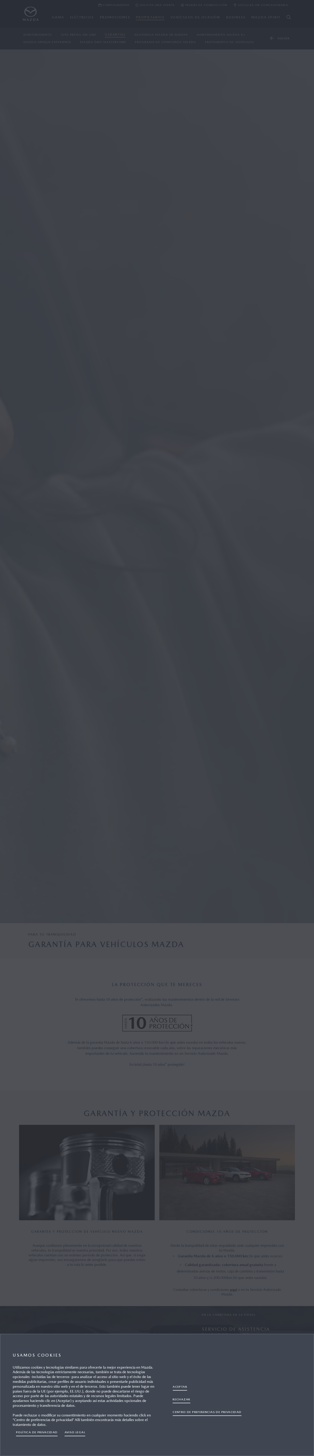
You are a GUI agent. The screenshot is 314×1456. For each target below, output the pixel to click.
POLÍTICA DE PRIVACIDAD (37, 1432)
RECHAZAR (181, 1399)
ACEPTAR (180, 1386)
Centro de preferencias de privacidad (207, 1412)
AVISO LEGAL (75, 1432)
